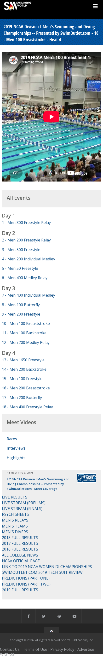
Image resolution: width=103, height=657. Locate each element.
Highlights (16, 457)
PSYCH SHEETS (15, 514)
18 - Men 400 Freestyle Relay (27, 407)
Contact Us (10, 649)
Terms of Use (35, 649)
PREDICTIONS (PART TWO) (26, 584)
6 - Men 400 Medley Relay (24, 277)
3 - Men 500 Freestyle (21, 249)
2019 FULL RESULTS (20, 589)
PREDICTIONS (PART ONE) (26, 578)
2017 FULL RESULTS (20, 543)
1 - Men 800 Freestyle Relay (26, 222)
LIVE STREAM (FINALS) (22, 508)
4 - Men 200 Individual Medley (28, 259)
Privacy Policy (62, 649)
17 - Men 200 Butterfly (22, 397)
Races (12, 438)
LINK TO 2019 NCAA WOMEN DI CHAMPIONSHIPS (47, 566)
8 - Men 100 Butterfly (21, 304)
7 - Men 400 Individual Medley (28, 295)
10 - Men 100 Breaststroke (26, 323)
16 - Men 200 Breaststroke (26, 388)
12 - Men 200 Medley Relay (26, 342)
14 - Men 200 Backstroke (24, 369)
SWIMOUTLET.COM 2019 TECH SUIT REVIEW (42, 572)
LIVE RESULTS (14, 497)
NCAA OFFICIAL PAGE (21, 560)
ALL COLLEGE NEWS (20, 555)
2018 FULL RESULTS (20, 537)
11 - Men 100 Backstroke (24, 332)
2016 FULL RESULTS (20, 549)
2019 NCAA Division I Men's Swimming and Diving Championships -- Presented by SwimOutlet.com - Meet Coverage (38, 484)
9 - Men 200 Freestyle (21, 314)
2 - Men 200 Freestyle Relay (26, 240)
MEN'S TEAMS (15, 526)
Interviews (16, 448)
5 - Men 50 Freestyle (20, 268)
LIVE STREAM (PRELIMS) (24, 502)
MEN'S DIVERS (15, 531)
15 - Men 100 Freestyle (22, 378)
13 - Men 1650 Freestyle (23, 360)
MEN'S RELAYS (15, 520)
